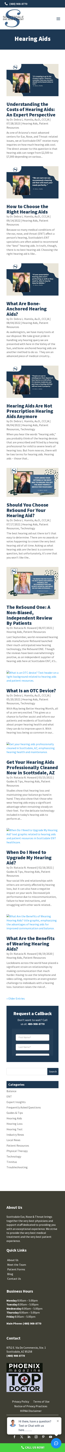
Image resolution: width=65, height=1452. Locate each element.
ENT (9, 1096)
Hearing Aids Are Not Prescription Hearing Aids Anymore (29, 411)
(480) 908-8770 (18, 4)
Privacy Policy (20, 1401)
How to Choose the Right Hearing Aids (27, 209)
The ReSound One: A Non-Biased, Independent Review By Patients (29, 615)
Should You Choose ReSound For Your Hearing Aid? (27, 510)
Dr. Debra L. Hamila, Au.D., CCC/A (29, 119)
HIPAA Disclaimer (31, 1411)
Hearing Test (14, 1129)
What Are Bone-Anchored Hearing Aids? (26, 308)
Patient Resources (34, 632)
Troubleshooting (17, 1167)
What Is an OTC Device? (31, 690)
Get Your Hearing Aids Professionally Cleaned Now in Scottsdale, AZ (32, 767)
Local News (13, 1140)
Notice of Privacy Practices (30, 1406)
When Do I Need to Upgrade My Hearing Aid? (28, 857)
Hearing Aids (30, 123)
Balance (11, 1091)
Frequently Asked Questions (23, 1107)
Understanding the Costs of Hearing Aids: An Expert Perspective (30, 109)
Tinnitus (11, 1162)
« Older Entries (15, 998)
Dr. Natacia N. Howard (23, 628)
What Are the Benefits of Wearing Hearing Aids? (30, 943)
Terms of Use (41, 1401)
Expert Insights (16, 1102)
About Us (12, 1260)
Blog (10, 1274)
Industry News (15, 1134)
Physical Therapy (17, 1151)
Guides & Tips (14, 781)
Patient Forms (16, 1269)
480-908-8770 (36, 1024)
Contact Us (14, 1278)
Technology (27, 429)
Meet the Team (16, 1264)
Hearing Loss (14, 1123)
